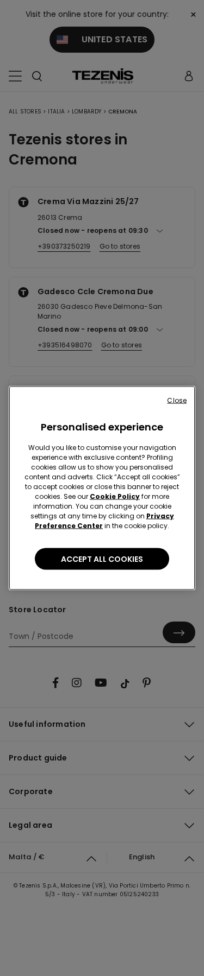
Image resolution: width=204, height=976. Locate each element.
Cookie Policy (115, 496)
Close (177, 400)
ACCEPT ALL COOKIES (102, 559)
